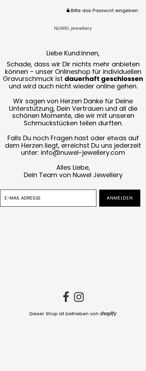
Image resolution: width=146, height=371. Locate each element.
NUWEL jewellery (73, 28)
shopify (108, 314)
